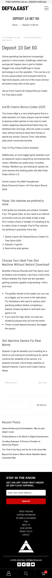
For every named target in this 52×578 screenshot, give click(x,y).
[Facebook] (19, 564)
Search (42, 405)
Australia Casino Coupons (43, 383)
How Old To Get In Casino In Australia (11, 383)
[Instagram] (28, 564)
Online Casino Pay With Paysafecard (20, 181)
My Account (8, 573)
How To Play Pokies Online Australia (20, 147)
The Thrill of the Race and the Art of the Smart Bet (24, 449)
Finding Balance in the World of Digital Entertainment (25, 436)
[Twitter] (24, 564)
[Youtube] (33, 564)
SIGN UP (26, 501)
